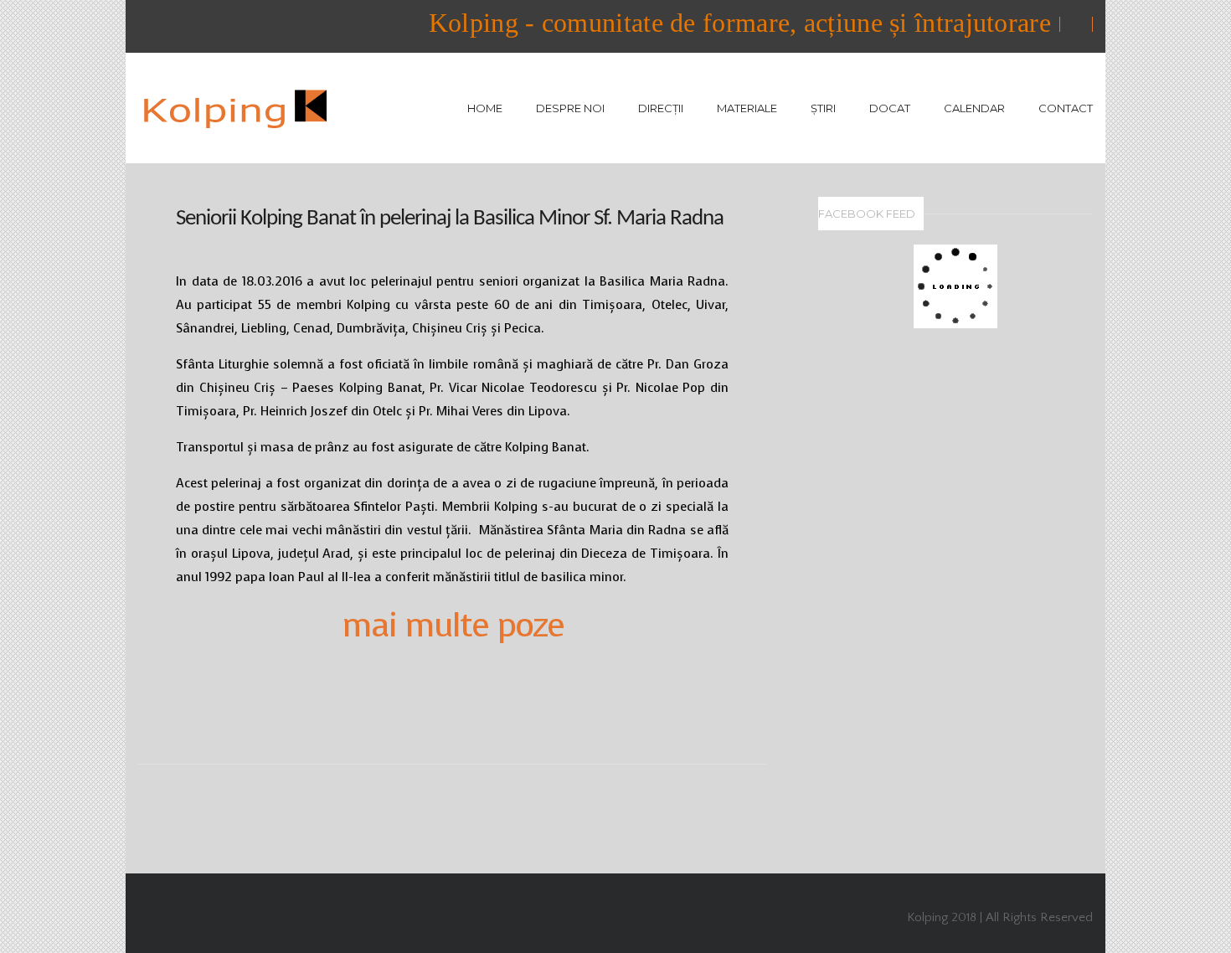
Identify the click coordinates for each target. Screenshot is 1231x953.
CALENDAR (974, 108)
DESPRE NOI (570, 108)
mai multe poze (453, 624)
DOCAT (889, 108)
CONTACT (1065, 108)
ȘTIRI (823, 108)
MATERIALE (747, 108)
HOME (484, 108)
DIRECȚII (660, 108)
